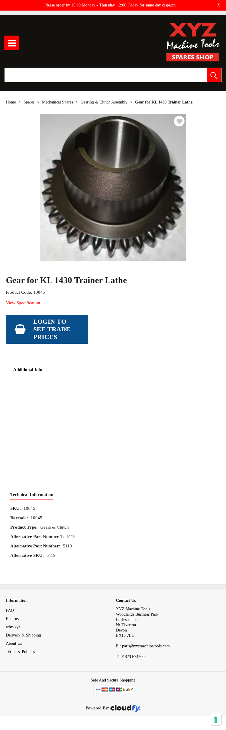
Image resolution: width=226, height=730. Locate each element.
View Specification (23, 302)
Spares (29, 102)
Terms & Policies (20, 651)
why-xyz (13, 627)
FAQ (10, 610)
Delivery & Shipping (23, 635)
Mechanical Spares (57, 102)
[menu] (11, 43)
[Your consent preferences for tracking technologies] (215, 719)
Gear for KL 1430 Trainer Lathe (163, 102)
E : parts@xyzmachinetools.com (143, 646)
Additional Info (27, 369)
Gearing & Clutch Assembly (104, 102)
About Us (14, 643)
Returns (12, 619)
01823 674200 (130, 656)
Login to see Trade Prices (51, 329)
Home (11, 102)
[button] (214, 75)
